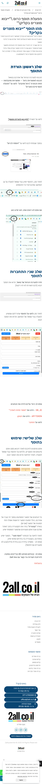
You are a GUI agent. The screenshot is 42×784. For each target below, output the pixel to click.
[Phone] (2, 3)
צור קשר (37, 630)
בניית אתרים (36, 656)
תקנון (38, 639)
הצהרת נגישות (35, 636)
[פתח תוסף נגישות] (40, 763)
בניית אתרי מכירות (34, 671)
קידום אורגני (36, 659)
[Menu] (39, 3)
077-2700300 (28, 695)
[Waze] (8, 3)
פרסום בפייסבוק (34, 665)
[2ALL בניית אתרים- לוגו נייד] (23, 3)
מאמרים (37, 642)
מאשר (21, 780)
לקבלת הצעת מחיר (33, 627)
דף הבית (37, 621)
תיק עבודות (36, 624)
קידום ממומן (36, 662)
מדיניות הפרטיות (22, 776)
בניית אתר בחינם (34, 668)
